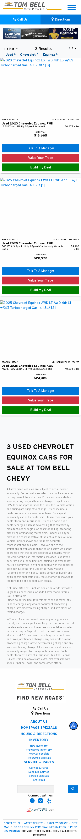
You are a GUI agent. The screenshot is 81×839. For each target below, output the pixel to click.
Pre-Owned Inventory (39, 750)
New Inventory (39, 746)
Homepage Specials (39, 727)
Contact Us (12, 823)
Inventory (39, 740)
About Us (39, 721)
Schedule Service (38, 772)
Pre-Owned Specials (39, 758)
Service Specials (39, 776)
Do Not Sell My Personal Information (40, 827)
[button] (73, 726)
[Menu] (71, 8)
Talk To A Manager (40, 148)
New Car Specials (39, 753)
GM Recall (39, 780)
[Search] (73, 789)
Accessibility (33, 823)
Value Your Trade (40, 158)
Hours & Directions (39, 734)
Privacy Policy (57, 823)
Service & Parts (39, 762)
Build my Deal (40, 167)
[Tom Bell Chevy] (16, 6)
